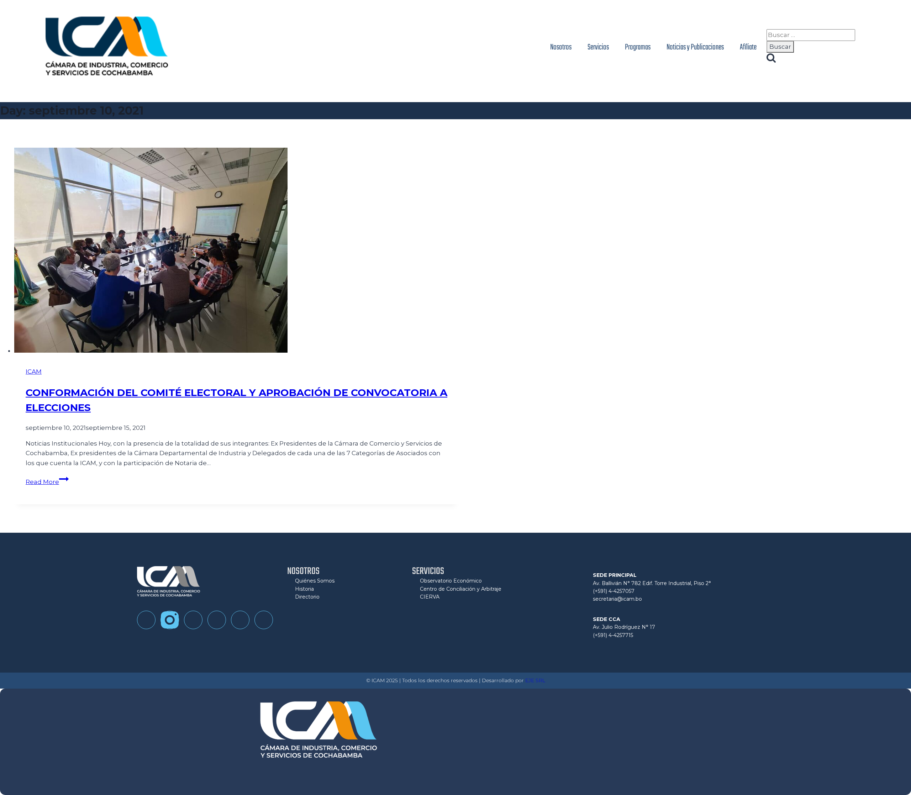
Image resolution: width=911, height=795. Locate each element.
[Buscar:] (811, 34)
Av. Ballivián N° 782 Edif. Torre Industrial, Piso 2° (652, 583)
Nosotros (561, 47)
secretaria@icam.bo (617, 599)
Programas (638, 47)
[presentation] (236, 252)
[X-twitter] (263, 620)
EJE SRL (535, 680)
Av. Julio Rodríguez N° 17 (624, 627)
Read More (47, 481)
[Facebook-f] (146, 620)
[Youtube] (216, 620)
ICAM (34, 371)
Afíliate (748, 47)
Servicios (598, 47)
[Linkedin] (240, 620)
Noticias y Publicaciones (695, 47)
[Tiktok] (193, 620)
